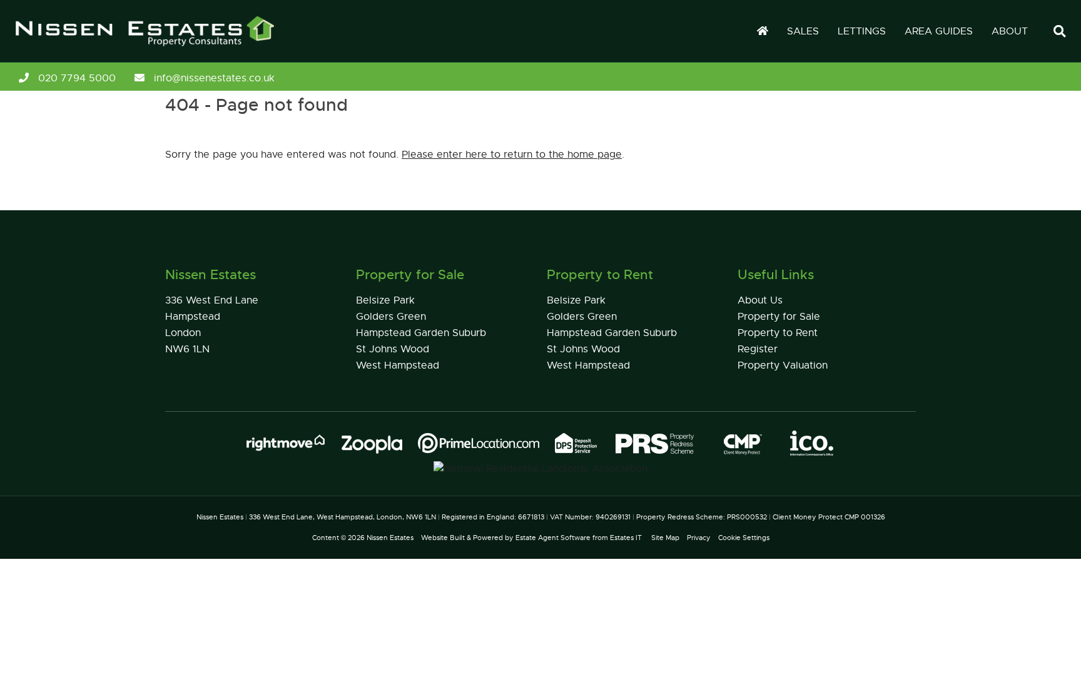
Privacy (699, 537)
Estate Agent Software (553, 537)
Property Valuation (783, 365)
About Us (760, 300)
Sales (803, 31)
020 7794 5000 (77, 78)
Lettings (862, 31)
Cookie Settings (743, 537)
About (1010, 31)
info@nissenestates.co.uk (214, 78)
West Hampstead (397, 365)
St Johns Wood (392, 349)
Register (758, 349)
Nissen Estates (390, 537)
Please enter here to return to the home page (512, 154)
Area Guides (939, 31)
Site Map (665, 537)
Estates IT (626, 537)
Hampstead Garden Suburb (421, 333)
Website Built (443, 537)
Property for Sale (779, 316)
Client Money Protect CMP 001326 (829, 517)
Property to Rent (778, 333)
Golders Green (391, 316)
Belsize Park (385, 300)
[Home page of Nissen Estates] (139, 47)
